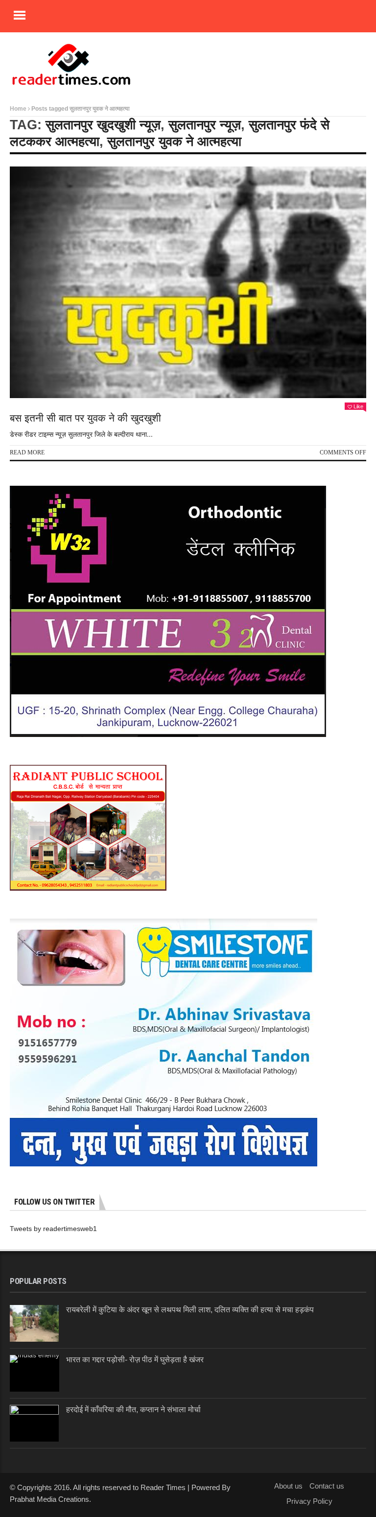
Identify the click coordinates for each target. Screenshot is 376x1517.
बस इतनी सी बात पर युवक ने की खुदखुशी (87, 418)
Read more (27, 452)
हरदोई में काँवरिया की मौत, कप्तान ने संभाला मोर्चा (133, 1409)
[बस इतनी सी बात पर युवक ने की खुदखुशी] (188, 282)
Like (358, 406)
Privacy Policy (309, 1501)
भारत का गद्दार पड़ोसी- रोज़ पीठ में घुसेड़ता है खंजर (135, 1359)
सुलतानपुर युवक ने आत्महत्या (174, 141)
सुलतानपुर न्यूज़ (204, 125)
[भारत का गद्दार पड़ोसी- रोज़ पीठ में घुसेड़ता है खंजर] (34, 1373)
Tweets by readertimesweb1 (53, 1229)
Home (18, 108)
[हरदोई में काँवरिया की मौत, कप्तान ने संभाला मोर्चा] (34, 1423)
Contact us (326, 1486)
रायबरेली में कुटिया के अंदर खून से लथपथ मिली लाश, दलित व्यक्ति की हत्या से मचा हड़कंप (190, 1309)
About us (288, 1486)
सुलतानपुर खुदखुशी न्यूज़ (103, 125)
